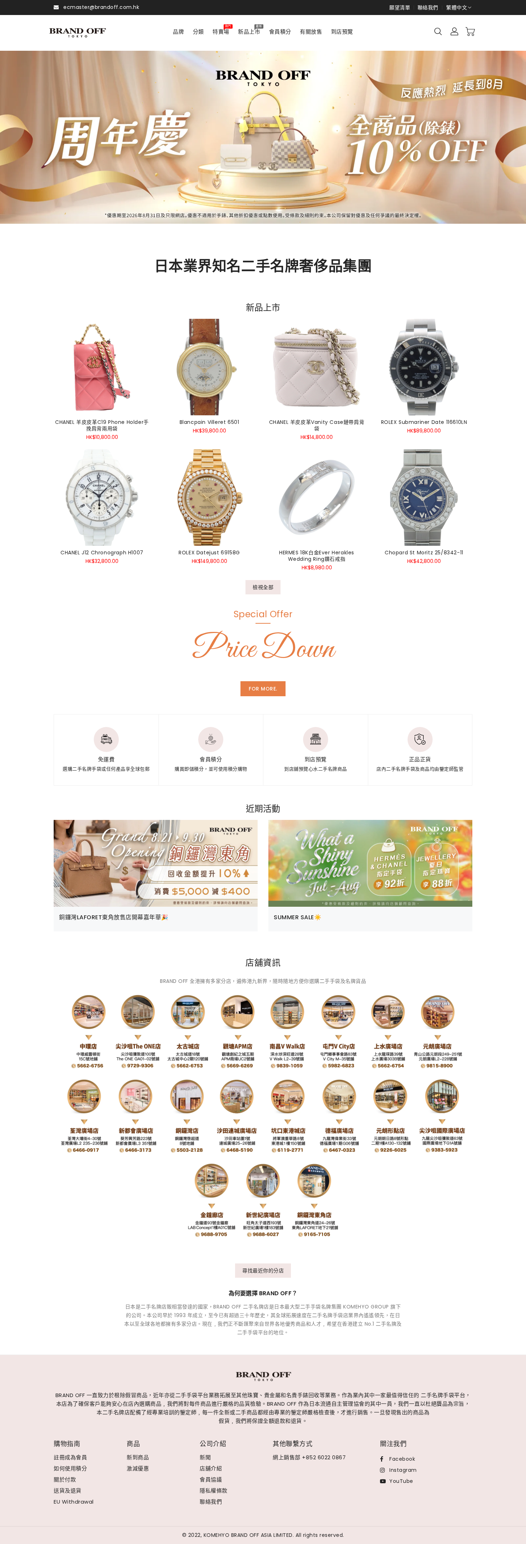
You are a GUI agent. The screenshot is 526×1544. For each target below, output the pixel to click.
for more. (263, 688)
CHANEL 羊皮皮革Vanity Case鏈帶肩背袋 (317, 425)
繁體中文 (456, 7)
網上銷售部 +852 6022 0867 (309, 1457)
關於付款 (65, 1479)
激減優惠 (138, 1468)
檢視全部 (263, 587)
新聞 (205, 1457)
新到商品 (138, 1457)
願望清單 (399, 7)
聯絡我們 (428, 7)
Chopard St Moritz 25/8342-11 (424, 552)
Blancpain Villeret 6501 (209, 422)
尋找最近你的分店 (263, 1270)
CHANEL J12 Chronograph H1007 (101, 552)
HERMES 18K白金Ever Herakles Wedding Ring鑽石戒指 (316, 555)
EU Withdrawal (74, 1501)
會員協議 (211, 1479)
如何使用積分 (70, 1468)
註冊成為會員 (70, 1457)
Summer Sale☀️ (297, 917)
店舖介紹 (211, 1468)
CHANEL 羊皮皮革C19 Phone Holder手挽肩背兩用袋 (102, 425)
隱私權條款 (214, 1490)
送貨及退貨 (68, 1490)
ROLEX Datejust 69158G (209, 552)
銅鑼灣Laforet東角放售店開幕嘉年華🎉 (114, 917)
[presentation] (30, 146)
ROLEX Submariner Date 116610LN (424, 422)
